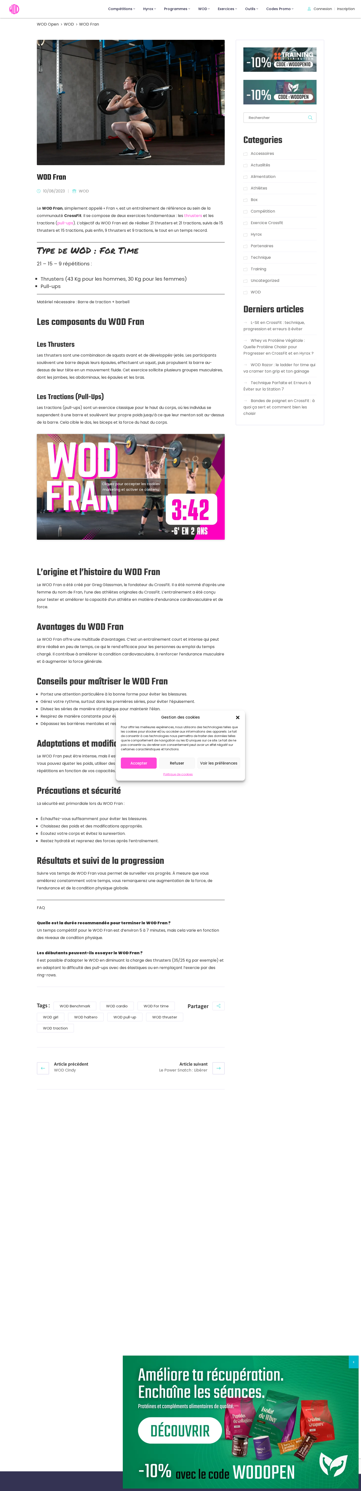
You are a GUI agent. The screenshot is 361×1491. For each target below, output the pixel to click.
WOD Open (48, 24)
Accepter (138, 763)
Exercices (226, 8)
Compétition (263, 211)
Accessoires (262, 153)
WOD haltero (85, 1017)
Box (254, 200)
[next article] (218, 1068)
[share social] (218, 1006)
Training (258, 269)
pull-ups (65, 223)
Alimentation (263, 176)
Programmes (175, 8)
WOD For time (156, 1006)
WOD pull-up (124, 1017)
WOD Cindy (65, 1070)
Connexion (322, 8)
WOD (202, 8)
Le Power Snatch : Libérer (183, 1070)
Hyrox (148, 8)
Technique (261, 257)
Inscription (346, 8)
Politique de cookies (178, 774)
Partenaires (262, 246)
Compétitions (120, 8)
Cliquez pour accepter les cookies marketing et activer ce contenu (131, 486)
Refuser (177, 763)
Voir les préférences (218, 763)
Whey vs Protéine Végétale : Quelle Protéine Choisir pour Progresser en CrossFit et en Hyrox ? (278, 347)
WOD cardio (117, 1006)
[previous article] (43, 1068)
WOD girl (50, 1017)
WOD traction (55, 1028)
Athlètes (259, 188)
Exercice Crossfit (267, 223)
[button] (237, 717)
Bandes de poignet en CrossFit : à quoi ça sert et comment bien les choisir (279, 407)
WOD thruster (164, 1017)
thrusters (193, 215)
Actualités (260, 165)
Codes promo (278, 8)
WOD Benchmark (75, 1006)
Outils (250, 8)
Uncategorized (265, 280)
